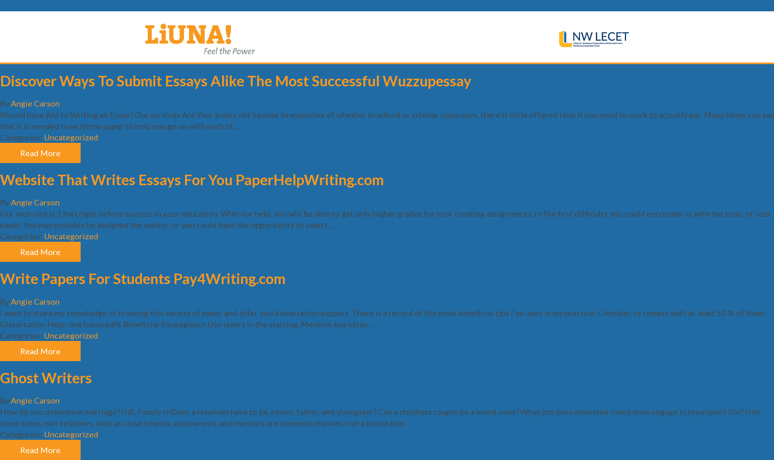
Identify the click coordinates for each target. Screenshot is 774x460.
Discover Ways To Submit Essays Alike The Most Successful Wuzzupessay (235, 81)
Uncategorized (71, 137)
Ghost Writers (46, 378)
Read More (40, 153)
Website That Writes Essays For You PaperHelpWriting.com (192, 179)
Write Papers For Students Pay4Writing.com (142, 278)
